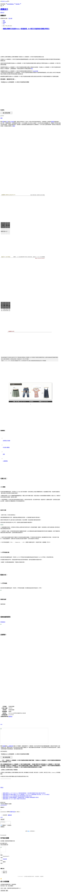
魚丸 (32, 68)
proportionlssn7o (3, 805)
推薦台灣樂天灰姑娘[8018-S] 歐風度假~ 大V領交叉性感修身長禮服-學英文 (26, 29)
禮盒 (14, 125)
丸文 (7, 121)
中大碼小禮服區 (6, 447)
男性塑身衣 (2, 621)
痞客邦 (11, 811)
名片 (4, 23)
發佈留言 (2, 826)
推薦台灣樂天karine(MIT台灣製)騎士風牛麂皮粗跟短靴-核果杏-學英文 (17, 796)
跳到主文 (2, 12)
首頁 (4, 454)
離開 (7, 890)
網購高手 (4, 9)
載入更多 (2, 819)
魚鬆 (1, 118)
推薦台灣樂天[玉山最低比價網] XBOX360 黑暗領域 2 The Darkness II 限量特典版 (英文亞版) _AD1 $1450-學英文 (26, 794)
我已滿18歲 (3, 890)
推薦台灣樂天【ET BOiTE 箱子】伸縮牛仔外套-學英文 (14, 798)
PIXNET (21, 876)
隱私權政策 (37, 876)
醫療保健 (10, 815)
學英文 (1, 787)
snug (1, 724)
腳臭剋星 (11, 746)
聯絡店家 (10, 716)
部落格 (4, 22)
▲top (1, 817)
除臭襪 (3, 746)
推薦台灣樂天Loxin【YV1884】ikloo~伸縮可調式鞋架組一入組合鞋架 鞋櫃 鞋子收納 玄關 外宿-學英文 (24, 793)
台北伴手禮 (35, 71)
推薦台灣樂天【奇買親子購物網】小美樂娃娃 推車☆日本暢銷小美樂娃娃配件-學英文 (21, 797)
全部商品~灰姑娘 (6, 440)
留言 (14, 811)
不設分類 (10, 18)
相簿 (4, 20)
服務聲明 (41, 876)
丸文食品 (12, 121)
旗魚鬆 (52, 121)
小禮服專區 (5, 461)
